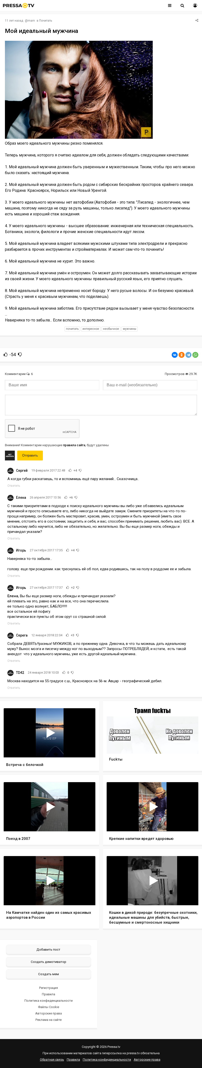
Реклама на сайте (48, 1020)
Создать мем (48, 974)
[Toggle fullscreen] (86, 749)
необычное (111, 329)
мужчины (129, 329)
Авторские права (48, 1013)
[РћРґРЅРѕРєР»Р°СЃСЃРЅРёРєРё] (182, 355)
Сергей (22, 470)
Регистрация (48, 988)
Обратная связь (52, 1059)
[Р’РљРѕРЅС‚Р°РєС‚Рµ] (175, 355)
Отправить (30, 455)
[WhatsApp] (195, 355)
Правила (48, 994)
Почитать (45, 20)
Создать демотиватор (48, 962)
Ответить (13, 485)
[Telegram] (188, 355)
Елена (21, 497)
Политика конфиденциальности (48, 1000)
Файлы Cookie (48, 1007)
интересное (91, 329)
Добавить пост (48, 949)
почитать (72, 329)
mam (31, 20)
